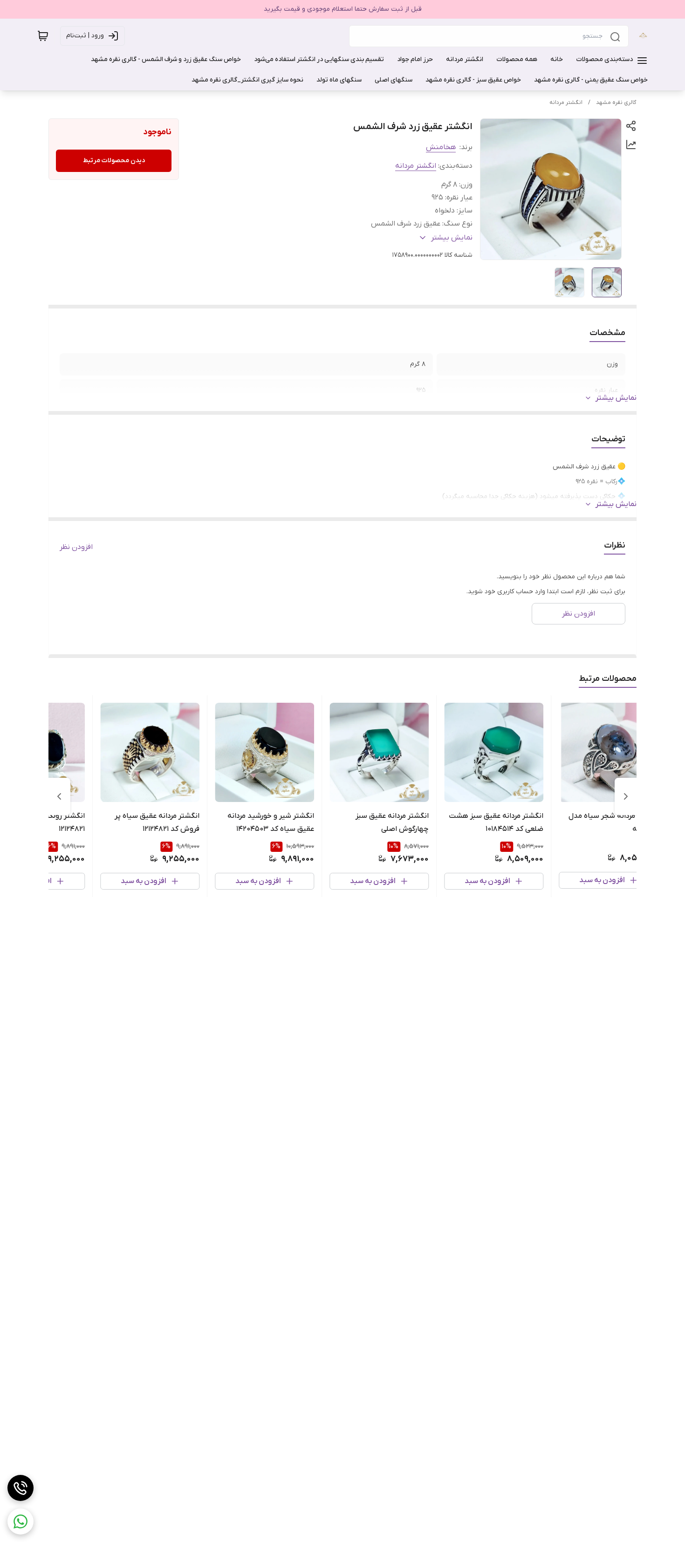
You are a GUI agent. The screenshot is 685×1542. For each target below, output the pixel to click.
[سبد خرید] (42, 35)
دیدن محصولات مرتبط (114, 160)
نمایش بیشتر (616, 398)
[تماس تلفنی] (20, 1488)
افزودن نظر (76, 547)
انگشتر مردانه (565, 102)
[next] (59, 796)
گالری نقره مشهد (616, 102)
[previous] (626, 796)
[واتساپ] (20, 1521)
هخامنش (441, 147)
